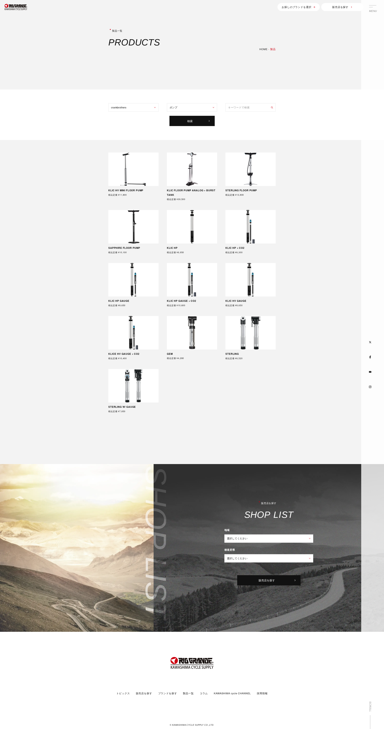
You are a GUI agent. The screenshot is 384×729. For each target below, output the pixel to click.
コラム (204, 693)
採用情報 (262, 693)
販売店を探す (340, 7)
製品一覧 (188, 693)
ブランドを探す (167, 693)
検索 (190, 121)
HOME (263, 49)
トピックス (123, 693)
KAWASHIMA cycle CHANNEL (232, 693)
